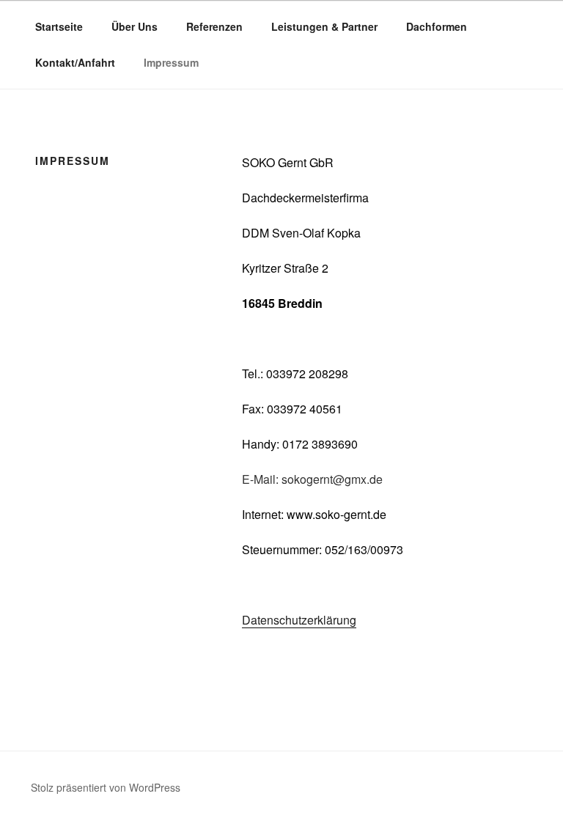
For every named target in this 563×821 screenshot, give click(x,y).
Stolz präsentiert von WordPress (105, 787)
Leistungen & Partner (324, 26)
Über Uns (134, 26)
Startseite (59, 26)
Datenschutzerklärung (299, 619)
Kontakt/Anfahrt (75, 62)
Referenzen (214, 26)
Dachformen (436, 26)
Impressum (171, 62)
